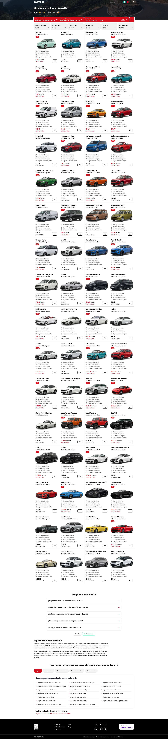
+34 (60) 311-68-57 (115, 2)
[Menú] (133, 2)
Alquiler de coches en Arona (111, 697)
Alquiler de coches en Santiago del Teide (49, 704)
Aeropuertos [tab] (48, 671)
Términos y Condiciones (102, 737)
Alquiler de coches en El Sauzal (111, 690)
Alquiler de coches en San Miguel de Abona (115, 701)
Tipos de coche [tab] (91, 671)
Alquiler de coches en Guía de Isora (48, 693)
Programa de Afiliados (117, 737)
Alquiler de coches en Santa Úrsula (113, 693)
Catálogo (57, 724)
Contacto (57, 729)
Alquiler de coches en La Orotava (112, 682)
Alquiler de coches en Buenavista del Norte (82, 704)
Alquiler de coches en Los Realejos (80, 686)
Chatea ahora (89, 634)
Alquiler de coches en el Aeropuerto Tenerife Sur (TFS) (53, 714)
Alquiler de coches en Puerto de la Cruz (49, 682)
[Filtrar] (131, 19)
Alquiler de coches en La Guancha (47, 690)
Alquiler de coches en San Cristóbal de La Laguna (52, 686)
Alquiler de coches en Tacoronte (112, 686)
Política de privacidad (88, 737)
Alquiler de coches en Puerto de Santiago (82, 682)
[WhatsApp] (124, 2)
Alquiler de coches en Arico (78, 697)
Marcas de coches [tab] (62, 671)
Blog (69, 727)
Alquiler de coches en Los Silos (46, 701)
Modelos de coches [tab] (76, 671)
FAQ (69, 724)
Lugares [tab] (38, 671)
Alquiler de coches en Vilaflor (46, 697)
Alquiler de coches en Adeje (78, 693)
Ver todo (77, 634)
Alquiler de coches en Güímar (78, 701)
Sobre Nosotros (59, 727)
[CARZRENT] (40, 2)
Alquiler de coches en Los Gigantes (80, 690)
